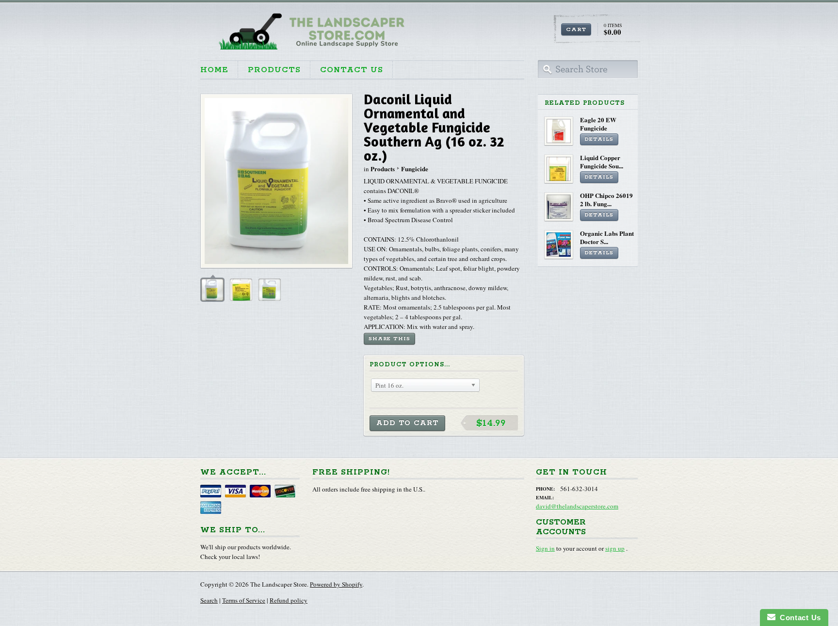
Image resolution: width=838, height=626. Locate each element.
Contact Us (351, 70)
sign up (615, 548)
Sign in (545, 548)
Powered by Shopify (336, 584)
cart (576, 29)
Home (214, 70)
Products (274, 70)
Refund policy (288, 600)
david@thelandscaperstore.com (577, 506)
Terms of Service (243, 600)
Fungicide (414, 168)
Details (599, 139)
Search (209, 600)
